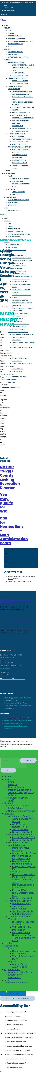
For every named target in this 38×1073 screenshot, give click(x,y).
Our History (11, 566)
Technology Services (16, 134)
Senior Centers (18, 73)
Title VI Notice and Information (22, 928)
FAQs (10, 31)
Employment (13, 202)
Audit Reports (17, 194)
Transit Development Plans (22, 347)
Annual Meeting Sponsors (18, 200)
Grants (15, 110)
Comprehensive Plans (20, 94)
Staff (11, 800)
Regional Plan (17, 126)
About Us (7, 28)
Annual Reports (18, 192)
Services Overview (15, 44)
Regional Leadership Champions (23, 308)
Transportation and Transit (19, 147)
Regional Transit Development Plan (22, 933)
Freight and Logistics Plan (23, 107)
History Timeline (14, 36)
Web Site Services (19, 144)
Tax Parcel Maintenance (22, 139)
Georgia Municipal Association (13, 723)
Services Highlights (20, 76)
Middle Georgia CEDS (20, 81)
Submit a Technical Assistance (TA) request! (15, 600)
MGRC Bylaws (13, 54)
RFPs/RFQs (12, 205)
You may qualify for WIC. (6, 503)
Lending (7, 350)
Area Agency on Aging (16, 62)
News (6, 208)
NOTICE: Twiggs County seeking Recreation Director (10, 477)
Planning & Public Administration (20, 276)
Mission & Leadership (16, 39)
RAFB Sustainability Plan (22, 128)
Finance (11, 33)
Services (7, 60)
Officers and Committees (18, 57)
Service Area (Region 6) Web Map (21, 41)
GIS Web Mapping (18, 136)
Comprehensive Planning (22, 91)
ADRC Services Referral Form (22, 260)
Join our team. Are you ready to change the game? (15, 624)
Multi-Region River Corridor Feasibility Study (22, 880)
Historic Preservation (21, 112)
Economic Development (17, 78)
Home (7, 776)
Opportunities (10, 197)
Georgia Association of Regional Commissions (18, 720)
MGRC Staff (11, 561)
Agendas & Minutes (15, 52)
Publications (9, 173)
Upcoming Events (15, 210)
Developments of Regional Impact (21, 857)
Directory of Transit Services (23, 334)
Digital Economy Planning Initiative (22, 862)
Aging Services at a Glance (23, 65)
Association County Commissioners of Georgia (18, 718)
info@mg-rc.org (5, 668)
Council (7, 49)
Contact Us (3, 14)
